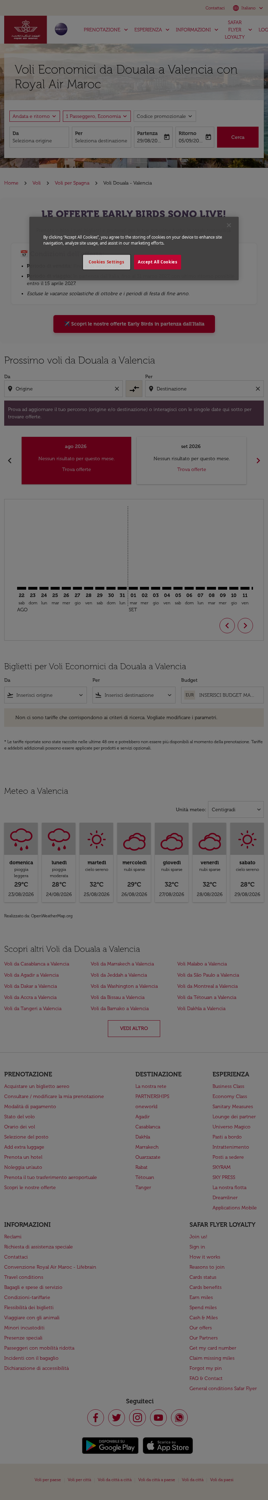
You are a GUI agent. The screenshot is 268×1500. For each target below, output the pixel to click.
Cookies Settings (106, 261)
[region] (134, 248)
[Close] (229, 225)
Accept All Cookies (157, 261)
